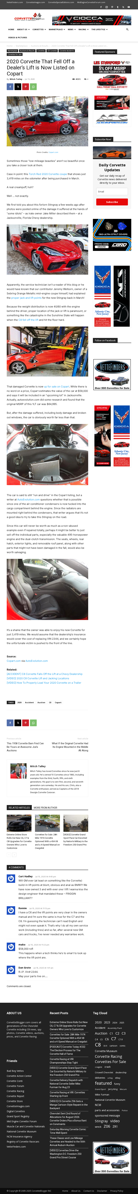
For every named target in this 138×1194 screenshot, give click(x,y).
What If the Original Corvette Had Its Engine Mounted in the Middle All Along (70, 747)
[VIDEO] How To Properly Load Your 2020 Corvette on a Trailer (44, 682)
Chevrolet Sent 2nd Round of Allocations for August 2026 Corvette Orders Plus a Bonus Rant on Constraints (68, 1118)
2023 (107, 1022)
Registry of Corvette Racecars (23, 1141)
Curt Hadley (26, 876)
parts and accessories (107, 1110)
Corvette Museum (106, 1051)
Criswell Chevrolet (104, 1072)
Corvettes (38, 29)
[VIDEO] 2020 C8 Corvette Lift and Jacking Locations (38, 678)
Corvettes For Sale (15, 54)
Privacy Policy (116, 1190)
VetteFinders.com (15, 2)
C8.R (105, 1046)
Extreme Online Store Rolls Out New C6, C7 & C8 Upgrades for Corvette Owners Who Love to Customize (19, 841)
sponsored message (107, 1115)
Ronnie (23, 908)
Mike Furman (102, 1094)
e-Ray (110, 1078)
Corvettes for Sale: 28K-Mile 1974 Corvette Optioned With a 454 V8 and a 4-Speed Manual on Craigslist (47, 841)
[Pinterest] (112, 7)
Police (125, 1110)
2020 (19, 702)
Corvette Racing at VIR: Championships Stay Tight (64, 1061)
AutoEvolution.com (28, 499)
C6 (107, 1039)
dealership (121, 1072)
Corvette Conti (15, 1081)
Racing (82, 29)
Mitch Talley (16, 79)
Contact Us (88, 1190)
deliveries (100, 1077)
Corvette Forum (15, 1086)
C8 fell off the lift (28, 319)
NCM (98, 1105)
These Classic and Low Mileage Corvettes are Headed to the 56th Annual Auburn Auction (67, 1142)
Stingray (101, 1121)
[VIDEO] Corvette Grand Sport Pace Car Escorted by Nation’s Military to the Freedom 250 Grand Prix (68, 1071)
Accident (29, 702)
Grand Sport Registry (18, 1116)
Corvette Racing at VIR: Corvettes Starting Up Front (67, 1094)
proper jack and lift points (26, 297)
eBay (117, 1077)
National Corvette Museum (21, 1131)
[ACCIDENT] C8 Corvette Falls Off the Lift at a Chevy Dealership (44, 674)
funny (117, 1083)
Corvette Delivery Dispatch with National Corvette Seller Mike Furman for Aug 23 (66, 1084)
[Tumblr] (117, 7)
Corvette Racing (15, 1091)
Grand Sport (100, 1089)
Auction (41, 702)
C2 (117, 1033)
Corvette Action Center (19, 1075)
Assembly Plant (115, 1028)
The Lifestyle (98, 29)
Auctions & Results (39, 45)
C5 (101, 1039)
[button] (127, 29)
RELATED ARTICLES (19, 807)
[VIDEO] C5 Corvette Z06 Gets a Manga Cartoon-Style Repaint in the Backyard (69, 1105)
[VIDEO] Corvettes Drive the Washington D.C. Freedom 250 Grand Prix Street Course (65, 1154)
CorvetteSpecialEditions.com (61, 2)
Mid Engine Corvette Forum (22, 1121)
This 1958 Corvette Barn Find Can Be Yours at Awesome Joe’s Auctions (25, 747)
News (70, 29)
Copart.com (53, 152)
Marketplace (56, 29)
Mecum (123, 1089)
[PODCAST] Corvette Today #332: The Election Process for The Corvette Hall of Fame (68, 1050)
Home (11, 29)
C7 (113, 1038)
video (115, 1121)
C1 (111, 1033)
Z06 (107, 1126)
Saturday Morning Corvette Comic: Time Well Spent (68, 1131)
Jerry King (112, 1089)
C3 (124, 1033)
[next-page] (14, 855)
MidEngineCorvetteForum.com (91, 2)
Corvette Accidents (67, 51)
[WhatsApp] (33, 86)
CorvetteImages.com (35, 2)
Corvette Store (15, 1101)
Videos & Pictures (17, 37)
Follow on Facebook (105, 340)
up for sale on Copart (56, 386)
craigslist (98, 1067)
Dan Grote (25, 967)
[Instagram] (106, 7)
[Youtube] (128, 7)
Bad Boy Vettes (15, 1070)
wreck (98, 1126)
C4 (96, 1039)
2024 (114, 1022)
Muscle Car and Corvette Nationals (26, 1126)
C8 (50, 702)
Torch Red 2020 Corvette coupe (48, 174)
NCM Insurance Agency (19, 1136)
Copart (58, 702)
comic (122, 1045)
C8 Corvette (52, 51)
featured (103, 1083)
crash (108, 1066)
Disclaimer (102, 1190)
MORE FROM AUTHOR (45, 807)
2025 (121, 1022)
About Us (22, 29)
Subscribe (112, 202)
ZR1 (115, 1126)
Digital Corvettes (16, 1111)
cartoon (113, 1045)
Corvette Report (15, 1096)
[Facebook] (101, 7)
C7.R (120, 1039)
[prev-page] (9, 855)
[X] (123, 7)
